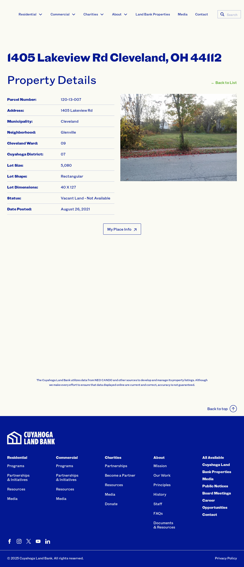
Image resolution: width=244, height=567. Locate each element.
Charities (90, 14)
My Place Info (119, 229)
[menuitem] (31, 14)
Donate (111, 503)
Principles (162, 484)
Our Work (162, 475)
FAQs (158, 513)
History (159, 494)
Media (183, 14)
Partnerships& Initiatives (18, 477)
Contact (201, 14)
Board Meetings (216, 493)
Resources (16, 489)
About (117, 14)
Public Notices (215, 486)
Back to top (217, 408)
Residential (27, 14)
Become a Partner (120, 475)
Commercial (60, 14)
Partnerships (116, 465)
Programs (15, 465)
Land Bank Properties (153, 14)
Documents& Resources (164, 524)
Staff (157, 503)
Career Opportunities (214, 504)
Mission (160, 465)
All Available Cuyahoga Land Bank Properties (216, 464)
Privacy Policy (226, 558)
